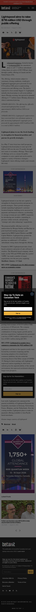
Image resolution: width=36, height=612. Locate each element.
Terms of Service (22, 317)
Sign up (18, 313)
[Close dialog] (32, 294)
